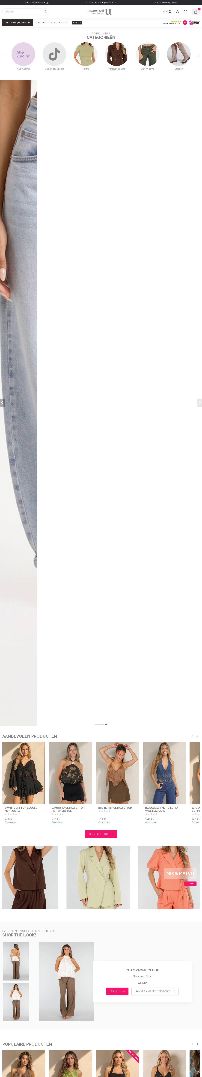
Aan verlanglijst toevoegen (153, 991)
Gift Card (41, 22)
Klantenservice (59, 22)
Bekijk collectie (99, 834)
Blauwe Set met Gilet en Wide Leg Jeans (161, 809)
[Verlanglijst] (185, 12)
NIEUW (77, 22)
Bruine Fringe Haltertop (115, 807)
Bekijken (115, 991)
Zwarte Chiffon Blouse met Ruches (21, 809)
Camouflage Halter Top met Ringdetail (68, 809)
